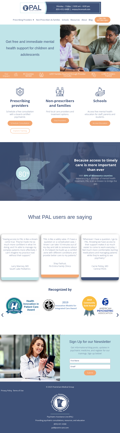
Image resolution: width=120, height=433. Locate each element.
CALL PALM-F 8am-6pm (102, 19)
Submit (90, 372)
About (84, 20)
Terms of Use (18, 390)
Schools (65, 20)
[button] (2, 315)
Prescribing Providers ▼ (23, 20)
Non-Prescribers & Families (48, 20)
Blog (91, 20)
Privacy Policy (6, 390)
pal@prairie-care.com (60, 427)
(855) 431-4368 (60, 424)
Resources (75, 20)
